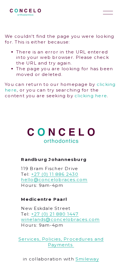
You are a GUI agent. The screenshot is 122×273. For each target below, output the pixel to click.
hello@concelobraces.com (54, 179)
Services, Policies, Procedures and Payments (61, 241)
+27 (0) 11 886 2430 (54, 174)
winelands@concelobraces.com (60, 219)
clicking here (91, 95)
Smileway (87, 259)
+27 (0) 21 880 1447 (55, 214)
